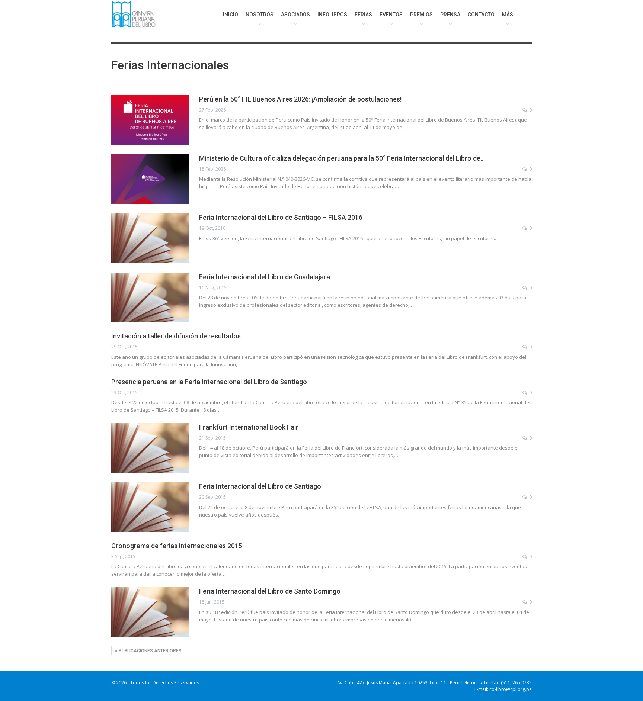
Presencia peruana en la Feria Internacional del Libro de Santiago (209, 382)
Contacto (481, 14)
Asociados (295, 14)
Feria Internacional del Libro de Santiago (260, 486)
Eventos (391, 14)
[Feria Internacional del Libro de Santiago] (150, 507)
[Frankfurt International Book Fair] (150, 448)
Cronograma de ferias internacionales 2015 (176, 546)
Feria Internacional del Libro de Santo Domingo (269, 591)
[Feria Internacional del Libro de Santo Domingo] (150, 612)
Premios (421, 14)
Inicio (230, 14)
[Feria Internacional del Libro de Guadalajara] (150, 297)
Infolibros (332, 14)
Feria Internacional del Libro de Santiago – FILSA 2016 (280, 217)
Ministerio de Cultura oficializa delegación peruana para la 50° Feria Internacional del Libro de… (342, 158)
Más (507, 14)
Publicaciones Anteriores (150, 650)
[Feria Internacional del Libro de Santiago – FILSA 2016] (150, 238)
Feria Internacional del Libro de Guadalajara (264, 277)
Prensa (450, 14)
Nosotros (259, 14)
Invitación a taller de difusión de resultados (176, 336)
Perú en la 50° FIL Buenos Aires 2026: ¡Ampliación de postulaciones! (300, 99)
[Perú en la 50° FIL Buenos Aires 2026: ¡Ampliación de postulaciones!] (150, 120)
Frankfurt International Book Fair (248, 427)
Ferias (363, 14)
